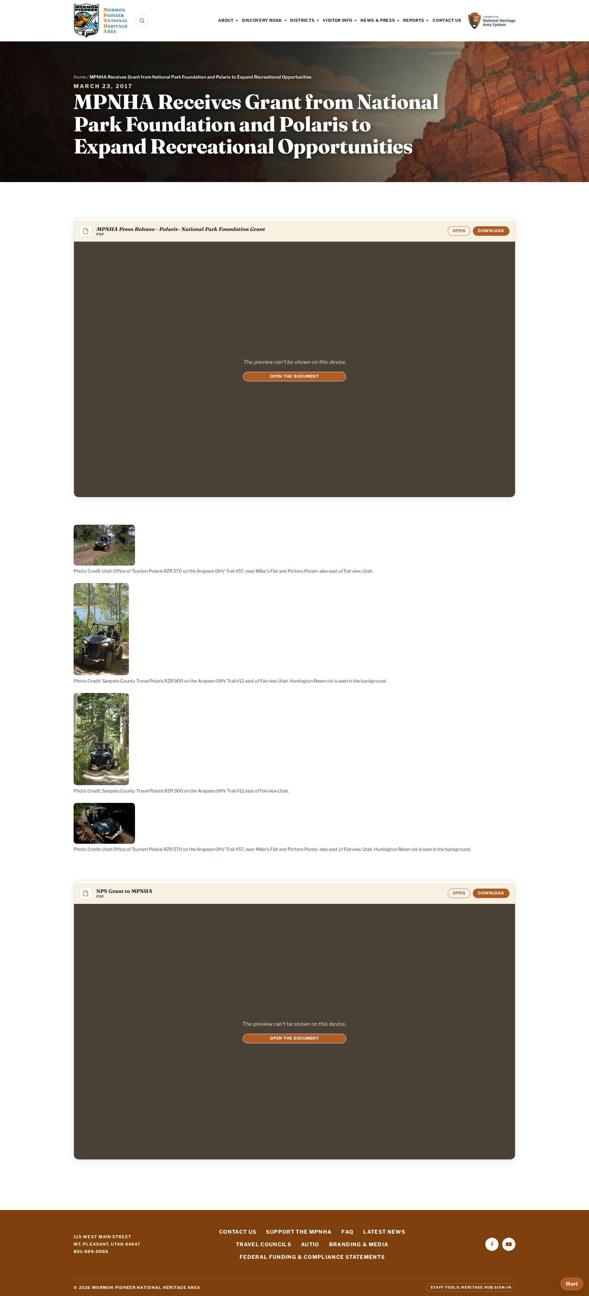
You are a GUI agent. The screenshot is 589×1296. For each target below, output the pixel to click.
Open (459, 230)
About (225, 20)
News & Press (377, 20)
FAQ (347, 1232)
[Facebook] (492, 1244)
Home (80, 77)
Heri (572, 1284)
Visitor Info (337, 20)
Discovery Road (262, 20)
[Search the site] (141, 20)
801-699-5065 (91, 1251)
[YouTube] (508, 1244)
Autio (310, 1244)
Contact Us (447, 20)
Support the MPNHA (299, 1232)
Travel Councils (263, 1244)
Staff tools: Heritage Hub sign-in (470, 1287)
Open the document (294, 376)
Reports (413, 20)
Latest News (384, 1232)
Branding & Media (359, 1244)
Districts (302, 20)
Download (491, 230)
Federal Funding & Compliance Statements (312, 1257)
